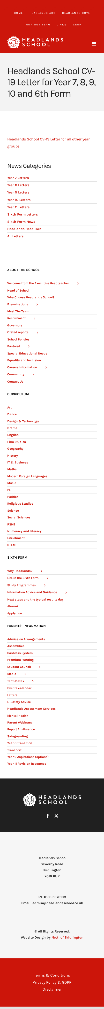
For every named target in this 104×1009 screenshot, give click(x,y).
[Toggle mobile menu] (94, 43)
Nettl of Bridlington (67, 937)
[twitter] (56, 816)
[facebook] (48, 816)
